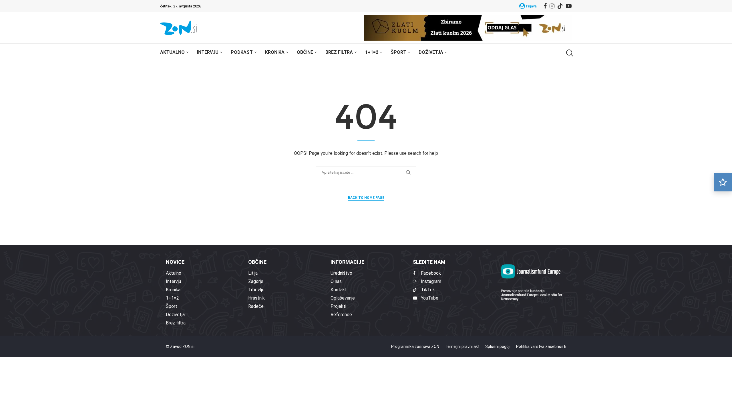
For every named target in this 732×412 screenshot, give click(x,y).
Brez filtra (339, 52)
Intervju (207, 52)
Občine (305, 52)
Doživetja (431, 52)
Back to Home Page (366, 198)
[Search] (569, 53)
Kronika (275, 52)
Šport (398, 52)
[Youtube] (569, 6)
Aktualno (172, 52)
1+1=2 (371, 52)
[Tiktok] (560, 6)
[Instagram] (552, 6)
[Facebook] (545, 6)
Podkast (242, 52)
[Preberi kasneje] (723, 182)
